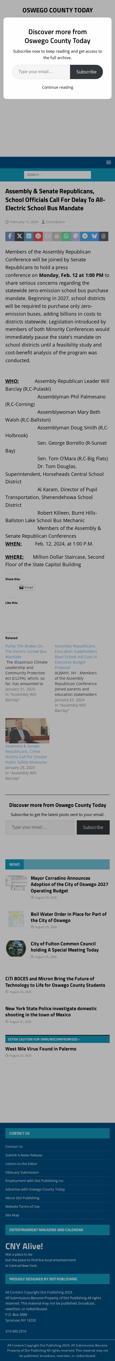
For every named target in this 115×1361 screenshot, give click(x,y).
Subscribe (86, 72)
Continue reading (57, 87)
